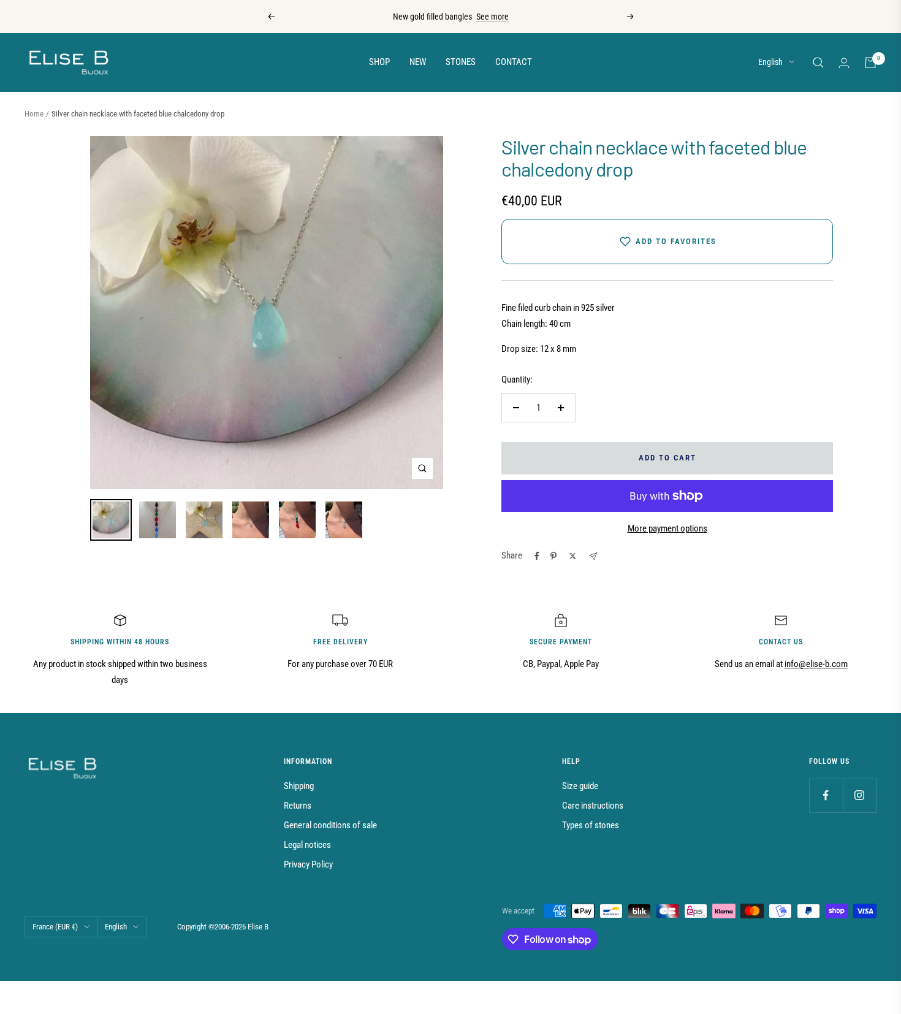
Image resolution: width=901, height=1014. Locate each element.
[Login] (844, 63)
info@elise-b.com (816, 663)
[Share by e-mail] (593, 556)
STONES (461, 61)
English (770, 62)
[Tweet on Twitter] (573, 556)
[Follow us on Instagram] (859, 795)
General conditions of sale (330, 825)
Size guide (580, 785)
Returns (297, 805)
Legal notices (307, 844)
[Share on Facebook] (536, 556)
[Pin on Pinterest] (553, 556)
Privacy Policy (308, 864)
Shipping (299, 785)
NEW (417, 61)
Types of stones (590, 825)
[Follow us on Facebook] (826, 795)
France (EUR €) (55, 926)
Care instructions (592, 805)
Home (34, 113)
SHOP (379, 61)
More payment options (667, 528)
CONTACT (513, 61)
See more (492, 16)
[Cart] (870, 62)
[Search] (818, 62)
